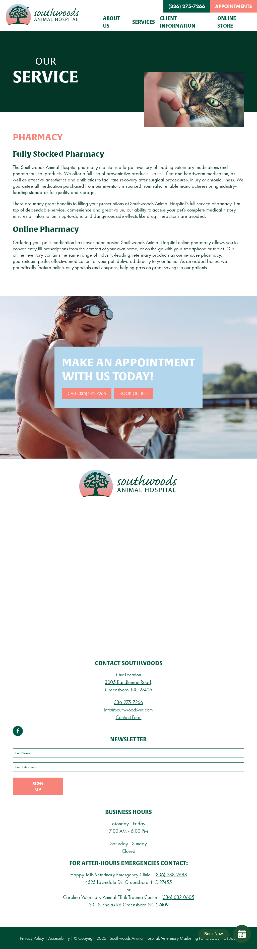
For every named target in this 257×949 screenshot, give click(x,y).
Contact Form (129, 717)
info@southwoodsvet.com (128, 709)
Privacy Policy (32, 938)
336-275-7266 (128, 702)
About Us (111, 22)
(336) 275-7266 (186, 6)
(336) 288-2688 (170, 874)
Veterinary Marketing (179, 938)
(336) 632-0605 (177, 897)
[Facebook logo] (18, 731)
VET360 (228, 938)
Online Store (226, 22)
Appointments (233, 6)
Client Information (177, 22)
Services (143, 22)
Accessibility (59, 938)
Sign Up (37, 786)
